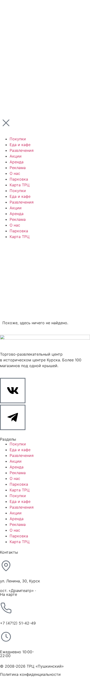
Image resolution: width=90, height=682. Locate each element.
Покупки (18, 444)
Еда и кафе (20, 449)
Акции (16, 461)
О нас (15, 478)
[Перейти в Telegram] (12, 417)
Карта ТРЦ (20, 490)
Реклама (18, 472)
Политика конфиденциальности (30, 674)
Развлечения (22, 455)
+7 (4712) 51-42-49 (18, 623)
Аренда (17, 467)
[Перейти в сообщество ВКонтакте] (12, 390)
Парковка (19, 484)
